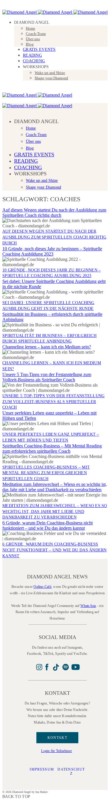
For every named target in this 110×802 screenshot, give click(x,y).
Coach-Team (36, 33)
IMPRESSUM (42, 769)
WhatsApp (88, 606)
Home (30, 28)
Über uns (33, 39)
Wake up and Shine (50, 73)
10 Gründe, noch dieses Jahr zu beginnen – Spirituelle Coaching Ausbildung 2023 (52, 251)
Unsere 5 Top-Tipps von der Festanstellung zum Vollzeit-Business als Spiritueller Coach (46, 377)
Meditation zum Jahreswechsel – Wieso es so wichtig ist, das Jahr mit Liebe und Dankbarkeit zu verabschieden (54, 487)
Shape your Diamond (51, 78)
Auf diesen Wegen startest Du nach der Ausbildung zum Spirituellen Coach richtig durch (54, 212)
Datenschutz (71, 771)
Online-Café (42, 587)
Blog (30, 44)
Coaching (34, 61)
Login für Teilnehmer (56, 751)
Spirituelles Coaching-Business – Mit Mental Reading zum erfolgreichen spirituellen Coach (52, 448)
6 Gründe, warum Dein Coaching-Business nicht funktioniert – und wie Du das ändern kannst (47, 525)
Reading (32, 55)
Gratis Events (39, 49)
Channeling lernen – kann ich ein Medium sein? (46, 346)
